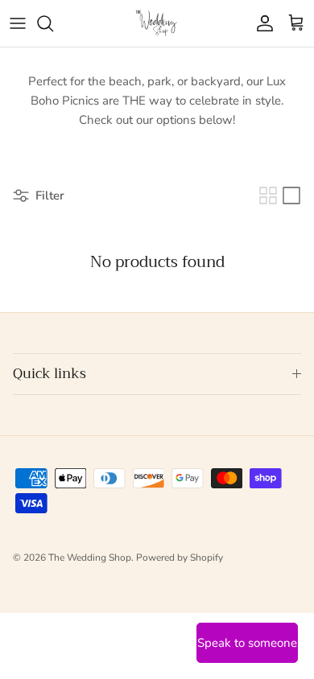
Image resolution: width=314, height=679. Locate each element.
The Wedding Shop (89, 557)
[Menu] (17, 23)
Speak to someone (247, 643)
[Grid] (268, 195)
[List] (291, 195)
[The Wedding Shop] (157, 23)
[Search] (53, 23)
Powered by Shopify (179, 557)
